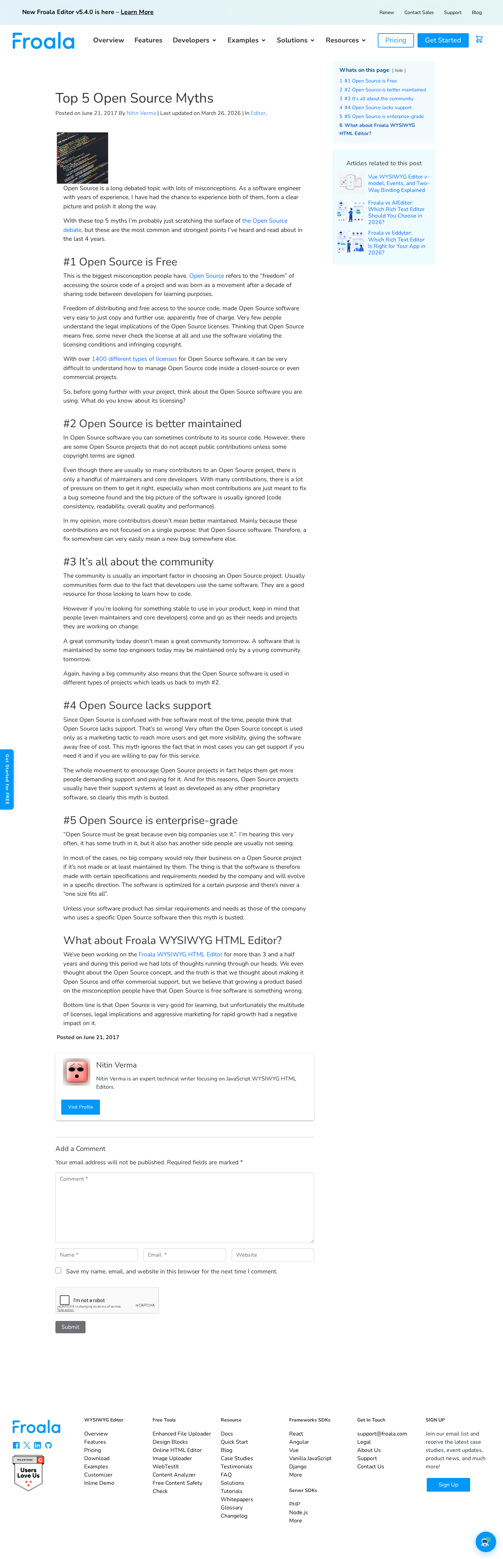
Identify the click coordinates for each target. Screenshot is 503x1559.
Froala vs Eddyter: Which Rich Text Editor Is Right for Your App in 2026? (396, 243)
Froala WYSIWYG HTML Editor (180, 954)
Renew (386, 12)
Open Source (206, 276)
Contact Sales (419, 12)
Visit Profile (80, 1107)
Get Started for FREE (7, 779)
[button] (195, 40)
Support (453, 12)
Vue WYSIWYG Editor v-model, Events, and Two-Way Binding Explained (398, 183)
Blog (477, 12)
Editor (258, 113)
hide (399, 70)
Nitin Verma (141, 113)
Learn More (137, 12)
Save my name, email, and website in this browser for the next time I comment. (172, 1271)
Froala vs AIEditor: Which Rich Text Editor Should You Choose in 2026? (396, 212)
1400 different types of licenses (134, 359)
